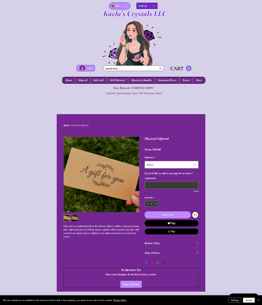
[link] (180, 68)
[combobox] (171, 165)
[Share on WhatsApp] (158, 262)
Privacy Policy (119, 300)
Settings (235, 300)
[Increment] (156, 204)
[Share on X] (164, 262)
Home (66, 125)
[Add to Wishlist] (195, 214)
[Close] (258, 300)
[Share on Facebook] (146, 262)
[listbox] (147, 6)
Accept (249, 300)
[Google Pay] (171, 231)
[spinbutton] (151, 204)
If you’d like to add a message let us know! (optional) (169, 175)
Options (150, 157)
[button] (147, 6)
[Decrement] (147, 204)
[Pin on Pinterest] (152, 262)
